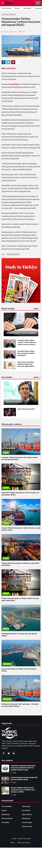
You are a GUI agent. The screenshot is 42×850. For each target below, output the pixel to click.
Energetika (5, 822)
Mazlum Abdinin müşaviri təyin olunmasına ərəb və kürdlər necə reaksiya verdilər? (23, 790)
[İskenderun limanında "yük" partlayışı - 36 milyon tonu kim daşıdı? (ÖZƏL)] (21, 688)
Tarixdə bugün (27, 822)
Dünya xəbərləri (7, 818)
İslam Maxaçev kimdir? (26, 409)
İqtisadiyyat (7, 664)
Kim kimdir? (26, 810)
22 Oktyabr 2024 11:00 (9, 32)
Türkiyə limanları (8, 14)
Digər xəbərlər (27, 814)
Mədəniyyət (26, 818)
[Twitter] (9, 753)
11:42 (14, 795)
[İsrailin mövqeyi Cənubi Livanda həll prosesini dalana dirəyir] (5, 780)
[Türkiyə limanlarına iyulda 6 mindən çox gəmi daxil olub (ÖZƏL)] (21, 547)
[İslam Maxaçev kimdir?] (10, 412)
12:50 (14, 773)
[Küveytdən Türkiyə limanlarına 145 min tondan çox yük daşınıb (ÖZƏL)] (21, 477)
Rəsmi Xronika (27, 826)
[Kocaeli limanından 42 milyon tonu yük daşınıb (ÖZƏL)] (21, 653)
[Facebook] (4, 753)
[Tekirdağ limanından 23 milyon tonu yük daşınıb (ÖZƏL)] (21, 618)
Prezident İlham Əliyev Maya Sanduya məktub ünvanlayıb (26, 353)
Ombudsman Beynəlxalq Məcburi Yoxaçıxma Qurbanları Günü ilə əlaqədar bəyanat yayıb (23, 768)
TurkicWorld (11, 68)
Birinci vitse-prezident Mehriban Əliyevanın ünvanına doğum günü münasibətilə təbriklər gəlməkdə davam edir (25, 366)
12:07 (14, 782)
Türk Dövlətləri (7, 806)
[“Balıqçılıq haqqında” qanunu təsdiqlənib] (21, 324)
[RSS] (14, 753)
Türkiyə (5, 452)
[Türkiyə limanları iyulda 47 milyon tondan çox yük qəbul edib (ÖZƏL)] (21, 582)
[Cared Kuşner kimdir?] (21, 393)
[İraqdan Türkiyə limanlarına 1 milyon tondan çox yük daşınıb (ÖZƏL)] (21, 512)
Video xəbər (26, 806)
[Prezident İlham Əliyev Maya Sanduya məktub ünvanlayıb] (10, 354)
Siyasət (4, 810)
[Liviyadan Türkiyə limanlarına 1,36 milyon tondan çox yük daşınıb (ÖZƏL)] (21, 441)
